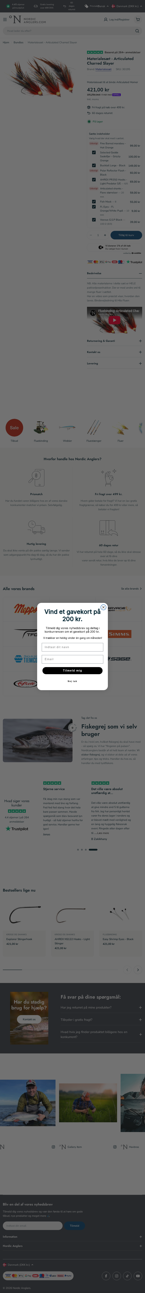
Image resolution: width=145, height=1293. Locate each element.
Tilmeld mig (72, 670)
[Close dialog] (103, 607)
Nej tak (72, 681)
